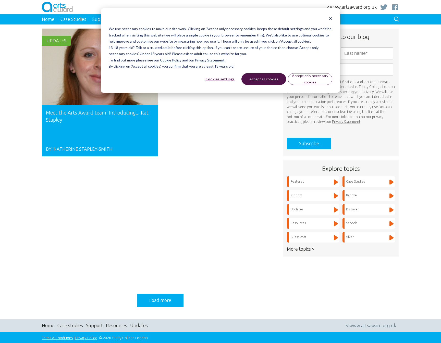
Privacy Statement (210, 60)
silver (350, 237)
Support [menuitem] (94, 325)
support (296, 195)
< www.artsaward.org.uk (351, 6)
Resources (298, 223)
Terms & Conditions (57, 338)
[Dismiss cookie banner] (330, 19)
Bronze (351, 195)
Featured (297, 181)
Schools (351, 223)
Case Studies (355, 181)
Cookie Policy (170, 60)
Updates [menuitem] (139, 325)
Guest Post (298, 237)
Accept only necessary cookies (310, 78)
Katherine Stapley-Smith (83, 148)
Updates (56, 40)
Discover (352, 209)
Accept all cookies (263, 79)
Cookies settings (220, 79)
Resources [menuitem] (116, 325)
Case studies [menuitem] (70, 325)
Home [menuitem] (48, 19)
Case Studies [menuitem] (73, 19)
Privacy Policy (86, 338)
